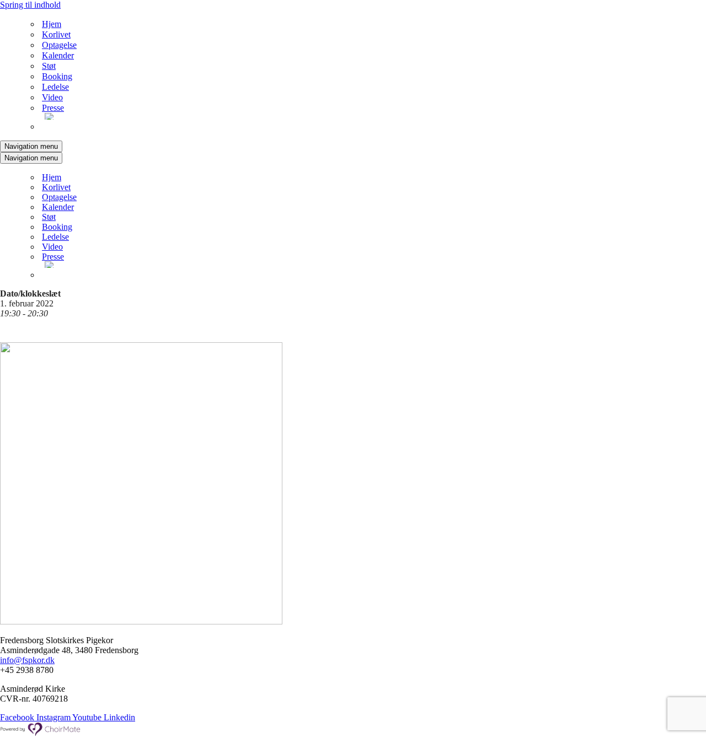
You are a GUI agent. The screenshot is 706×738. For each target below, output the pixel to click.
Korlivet (56, 34)
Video (52, 97)
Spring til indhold (30, 4)
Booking (57, 76)
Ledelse (55, 86)
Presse (53, 107)
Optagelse (59, 45)
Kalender (58, 55)
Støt (49, 66)
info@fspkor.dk (27, 660)
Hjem (51, 24)
